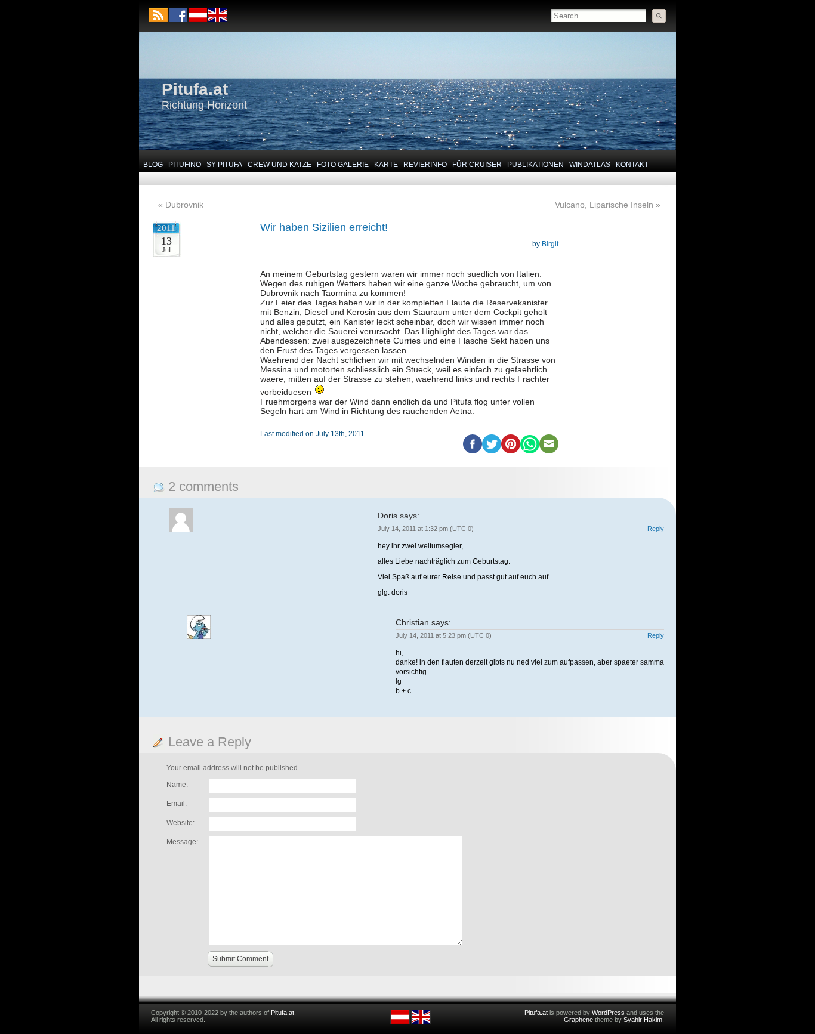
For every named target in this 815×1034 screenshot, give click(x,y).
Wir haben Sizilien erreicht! (324, 227)
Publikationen (535, 164)
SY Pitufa (224, 164)
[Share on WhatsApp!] (529, 451)
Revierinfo (425, 164)
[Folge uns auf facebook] (178, 15)
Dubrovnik (184, 204)
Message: (182, 842)
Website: (180, 823)
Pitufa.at (195, 89)
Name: (177, 784)
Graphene (578, 1019)
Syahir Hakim (642, 1019)
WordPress (608, 1012)
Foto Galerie (343, 164)
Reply (655, 528)
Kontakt (632, 164)
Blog (153, 164)
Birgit (550, 244)
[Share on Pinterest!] (510, 451)
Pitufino (184, 164)
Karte (386, 164)
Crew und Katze (279, 164)
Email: (176, 804)
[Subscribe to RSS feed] (158, 15)
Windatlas (589, 164)
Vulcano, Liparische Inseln (604, 204)
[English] (217, 20)
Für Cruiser (477, 164)
